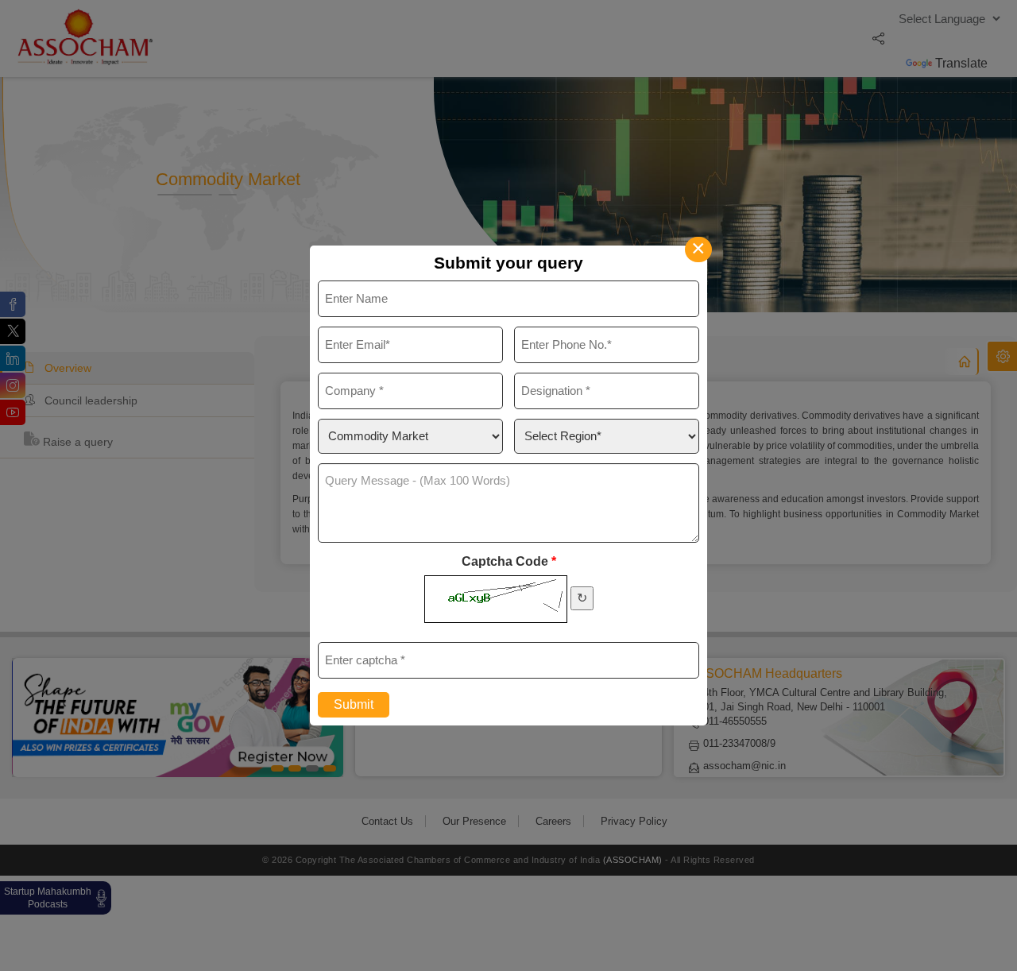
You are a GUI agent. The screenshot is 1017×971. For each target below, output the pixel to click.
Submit (353, 704)
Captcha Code (509, 561)
